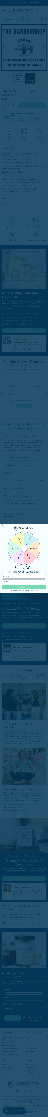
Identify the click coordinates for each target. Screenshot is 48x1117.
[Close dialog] (3, 526)
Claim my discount (24, 587)
